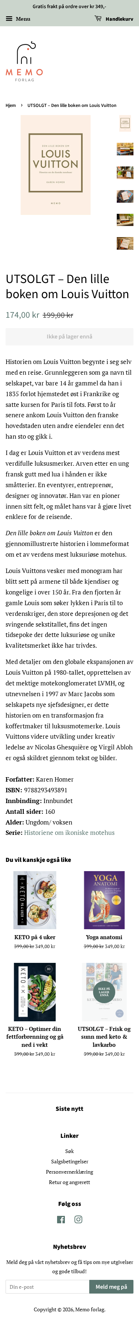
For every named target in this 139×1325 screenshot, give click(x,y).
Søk (69, 1150)
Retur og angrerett (69, 1182)
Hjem (11, 105)
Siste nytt (69, 1109)
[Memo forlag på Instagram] (78, 1220)
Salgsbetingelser (69, 1161)
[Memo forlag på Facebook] (61, 1220)
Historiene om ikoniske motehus (69, 832)
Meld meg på (111, 1287)
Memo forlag (89, 1309)
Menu (22, 18)
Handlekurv (119, 19)
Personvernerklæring (69, 1171)
